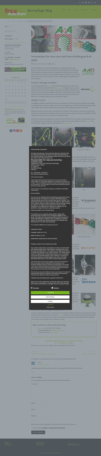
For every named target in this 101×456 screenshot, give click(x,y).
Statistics (56, 288)
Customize (50, 304)
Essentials (36, 288)
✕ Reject (50, 301)
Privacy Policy (50, 307)
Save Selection (50, 297)
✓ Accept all (50, 292)
